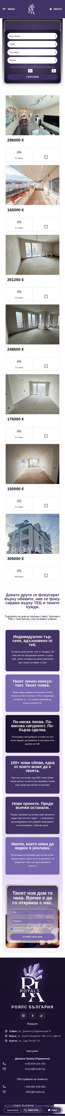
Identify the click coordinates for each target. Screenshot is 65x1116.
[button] (8, 9)
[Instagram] (23, 1015)
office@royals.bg (35, 1091)
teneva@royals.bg (35, 1068)
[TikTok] (41, 1015)
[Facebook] (32, 1015)
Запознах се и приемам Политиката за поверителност (28, 929)
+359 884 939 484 (35, 1086)
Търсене (32, 77)
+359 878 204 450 (34, 1063)
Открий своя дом (32, 937)
